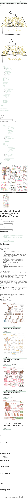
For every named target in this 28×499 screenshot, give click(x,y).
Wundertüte (5, 82)
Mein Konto (3, 108)
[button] (0, 164)
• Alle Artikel (8, 68)
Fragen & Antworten (4, 440)
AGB (1, 447)
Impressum (2, 445)
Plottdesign (5, 80)
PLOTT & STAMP (7, 79)
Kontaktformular (3, 438)
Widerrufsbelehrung (4, 448)
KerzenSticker (6, 77)
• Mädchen (7, 74)
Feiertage (10, 130)
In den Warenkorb (4, 231)
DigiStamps (5, 67)
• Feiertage (7, 71)
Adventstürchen (11, 128)
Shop (4, 66)
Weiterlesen (5, 398)
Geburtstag (10, 131)
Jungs (9, 132)
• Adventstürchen (9, 69)
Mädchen (10, 133)
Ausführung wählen (7, 332)
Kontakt (1, 463)
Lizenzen (5, 83)
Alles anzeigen (11, 127)
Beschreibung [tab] (6, 240)
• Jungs (7, 73)
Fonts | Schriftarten (7, 75)
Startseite (5, 123)
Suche (1, 117)
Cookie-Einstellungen (4, 450)
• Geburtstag (8, 72)
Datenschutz (2, 449)
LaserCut (5, 78)
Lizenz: (1, 224)
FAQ (1, 105)
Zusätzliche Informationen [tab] (8, 241)
